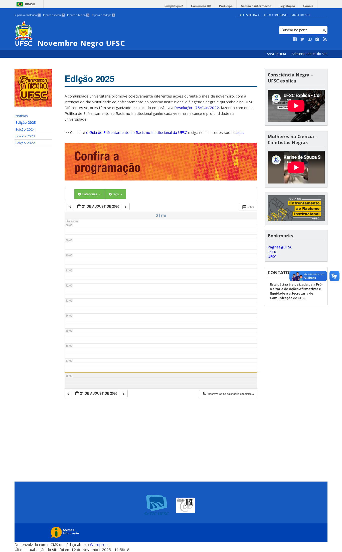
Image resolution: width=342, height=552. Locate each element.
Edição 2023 (25, 136)
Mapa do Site (300, 15)
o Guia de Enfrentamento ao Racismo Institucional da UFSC (136, 132)
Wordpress (99, 544)
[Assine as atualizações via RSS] (325, 39)
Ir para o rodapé (103, 15)
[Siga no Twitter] (302, 39)
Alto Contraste (276, 15)
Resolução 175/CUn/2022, (196, 107)
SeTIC (272, 251)
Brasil (30, 4)
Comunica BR (201, 6)
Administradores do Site (309, 54)
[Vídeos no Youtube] (310, 39)
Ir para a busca (78, 15)
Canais (308, 6)
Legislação (287, 6)
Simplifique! (173, 6)
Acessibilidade (250, 15)
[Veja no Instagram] (317, 39)
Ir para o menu (53, 15)
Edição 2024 (25, 129)
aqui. (240, 132)
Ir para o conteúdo (27, 15)
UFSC (272, 256)
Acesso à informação (256, 6)
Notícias (22, 116)
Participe (226, 6)
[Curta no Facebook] (295, 39)
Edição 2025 (26, 122)
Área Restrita (277, 54)
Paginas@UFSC (280, 247)
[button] (228, 393)
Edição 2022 (25, 143)
